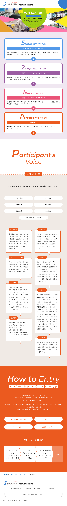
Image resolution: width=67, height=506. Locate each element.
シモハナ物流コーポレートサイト (32, 494)
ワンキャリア (17, 427)
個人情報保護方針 (16, 488)
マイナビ (47, 419)
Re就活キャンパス (47, 427)
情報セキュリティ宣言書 (33, 488)
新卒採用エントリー (17, 419)
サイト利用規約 (49, 488)
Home (6, 474)
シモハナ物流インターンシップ (19, 474)
